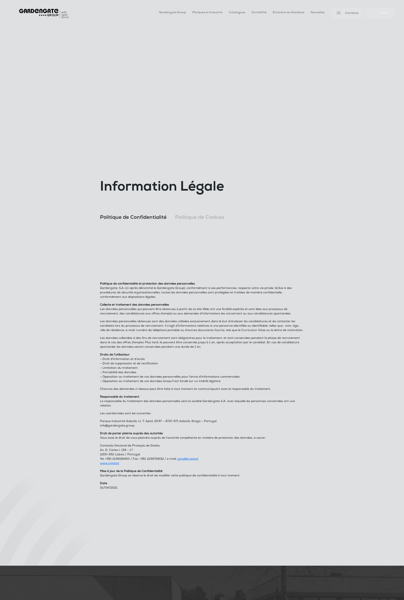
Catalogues (237, 13)
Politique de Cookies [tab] (199, 218)
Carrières (352, 13)
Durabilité (259, 13)
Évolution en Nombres (288, 13)
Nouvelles (318, 13)
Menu (384, 13)
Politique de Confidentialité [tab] (133, 218)
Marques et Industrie (207, 13)
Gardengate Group (172, 13)
